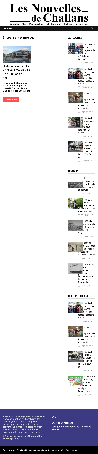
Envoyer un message (62, 423)
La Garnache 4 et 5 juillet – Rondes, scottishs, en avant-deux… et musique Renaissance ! (86, 384)
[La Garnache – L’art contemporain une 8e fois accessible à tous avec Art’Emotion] (75, 93)
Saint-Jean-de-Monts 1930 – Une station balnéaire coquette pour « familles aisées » (86, 249)
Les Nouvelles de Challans (34, 450)
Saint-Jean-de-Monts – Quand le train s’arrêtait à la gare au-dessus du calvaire (86, 184)
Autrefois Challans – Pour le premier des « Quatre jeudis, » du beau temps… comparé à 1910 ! (86, 76)
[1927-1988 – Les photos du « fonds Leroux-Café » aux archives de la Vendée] (75, 221)
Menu (10, 28)
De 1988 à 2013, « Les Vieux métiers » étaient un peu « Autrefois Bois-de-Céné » (86, 205)
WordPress (66, 450)
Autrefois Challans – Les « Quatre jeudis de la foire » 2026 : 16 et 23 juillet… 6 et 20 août (86, 150)
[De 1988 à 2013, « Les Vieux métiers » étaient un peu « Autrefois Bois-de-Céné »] (75, 199)
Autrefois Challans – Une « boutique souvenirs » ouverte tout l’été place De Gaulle (86, 125)
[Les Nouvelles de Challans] (49, 14)
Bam (76, 450)
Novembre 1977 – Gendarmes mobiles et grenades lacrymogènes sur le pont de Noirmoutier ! (86, 273)
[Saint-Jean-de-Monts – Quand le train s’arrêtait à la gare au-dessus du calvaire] (75, 178)
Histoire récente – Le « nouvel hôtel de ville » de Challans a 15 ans (16, 72)
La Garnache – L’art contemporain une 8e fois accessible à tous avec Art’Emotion (86, 100)
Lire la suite (11, 100)
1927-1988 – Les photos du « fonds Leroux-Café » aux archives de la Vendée (86, 227)
